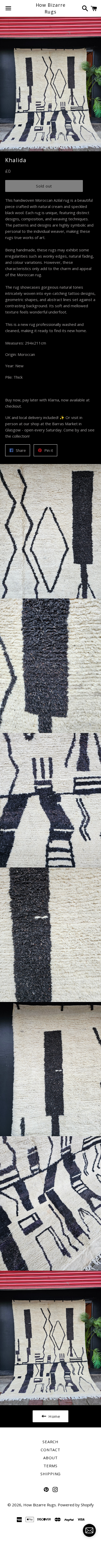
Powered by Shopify (76, 1504)
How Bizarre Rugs (51, 8)
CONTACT (50, 1449)
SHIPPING (50, 1473)
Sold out (44, 186)
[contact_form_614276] (89, 1530)
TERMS (50, 1465)
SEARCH (50, 1441)
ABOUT (50, 1457)
